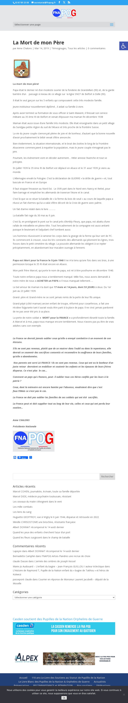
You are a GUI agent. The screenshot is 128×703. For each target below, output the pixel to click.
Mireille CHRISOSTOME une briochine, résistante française (44, 522)
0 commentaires (97, 48)
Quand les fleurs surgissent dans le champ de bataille (41, 537)
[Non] (124, 694)
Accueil (23, 677)
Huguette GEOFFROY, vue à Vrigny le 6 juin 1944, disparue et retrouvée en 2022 (56, 517)
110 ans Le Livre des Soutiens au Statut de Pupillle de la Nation (68, 677)
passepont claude (22, 579)
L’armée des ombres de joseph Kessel (55, 561)
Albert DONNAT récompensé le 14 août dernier (38, 527)
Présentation (21, 685)
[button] (123, 46)
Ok (64, 698)
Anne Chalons (24, 48)
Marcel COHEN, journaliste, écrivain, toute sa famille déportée (46, 491)
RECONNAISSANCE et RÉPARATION (53, 685)
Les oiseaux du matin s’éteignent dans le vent (37, 501)
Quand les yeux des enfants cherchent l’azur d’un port (41, 532)
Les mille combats (22, 506)
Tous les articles (76, 48)
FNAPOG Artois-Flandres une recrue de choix (66, 556)
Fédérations (103, 685)
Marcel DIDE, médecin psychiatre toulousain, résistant (42, 496)
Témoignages (59, 48)
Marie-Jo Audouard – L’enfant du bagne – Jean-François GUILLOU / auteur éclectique (58, 566)
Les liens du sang (22, 511)
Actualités (100, 681)
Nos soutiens (84, 685)
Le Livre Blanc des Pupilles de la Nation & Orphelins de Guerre (54, 681)
